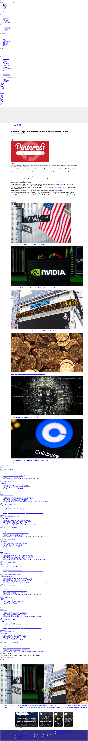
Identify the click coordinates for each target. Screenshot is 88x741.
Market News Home (17, 124)
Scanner (4, 62)
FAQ (41, 731)
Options (4, 45)
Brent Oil (2, 96)
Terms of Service (37, 732)
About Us (35, 731)
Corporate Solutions (42, 736)
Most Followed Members (7, 68)
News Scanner (5, 29)
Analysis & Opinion (17, 125)
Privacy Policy (36, 733)
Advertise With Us (37, 734)
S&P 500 (2, 83)
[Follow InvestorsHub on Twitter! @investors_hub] (23, 736)
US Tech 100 (3, 87)
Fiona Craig (13, 135)
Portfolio (4, 40)
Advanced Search (6, 22)
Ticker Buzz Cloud (6, 75)
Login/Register (7, 77)
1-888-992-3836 (6, 80)
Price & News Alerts (7, 30)
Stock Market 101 (50, 733)
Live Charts (5, 38)
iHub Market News (6, 28)
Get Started (2, 105)
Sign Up (2, 657)
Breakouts (5, 61)
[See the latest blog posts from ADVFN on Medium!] (23, 739)
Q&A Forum (43, 733)
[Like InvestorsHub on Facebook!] (21, 737)
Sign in (12, 657)
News (4, 9)
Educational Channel (49, 732)
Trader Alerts (5, 43)
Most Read (5, 66)
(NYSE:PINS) (29, 165)
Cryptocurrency (6, 20)
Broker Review (6, 63)
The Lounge (5, 21)
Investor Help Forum (50, 734)
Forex (4, 19)
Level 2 (4, 8)
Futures (4, 53)
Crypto (4, 50)
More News (13, 202)
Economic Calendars (7, 41)
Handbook (42, 732)
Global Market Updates (19, 711)
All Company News (6, 27)
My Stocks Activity (6, 74)
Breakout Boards (6, 65)
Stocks (4, 16)
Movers (4, 7)
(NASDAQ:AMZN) (60, 181)
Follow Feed (5, 42)
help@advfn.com (6, 81)
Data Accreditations (36, 736)
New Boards (5, 70)
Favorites (4, 4)
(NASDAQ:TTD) (14, 185)
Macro (15, 127)
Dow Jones (2, 91)
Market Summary (17, 128)
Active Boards (5, 69)
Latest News (16, 126)
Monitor (4, 6)
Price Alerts (5, 44)
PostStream (5, 72)
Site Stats (4, 71)
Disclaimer (36, 737)
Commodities (5, 18)
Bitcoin (1, 100)
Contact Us (42, 734)
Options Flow (5, 60)
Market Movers (6, 59)
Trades (4, 39)
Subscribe (2, 77)
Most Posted (5, 67)
